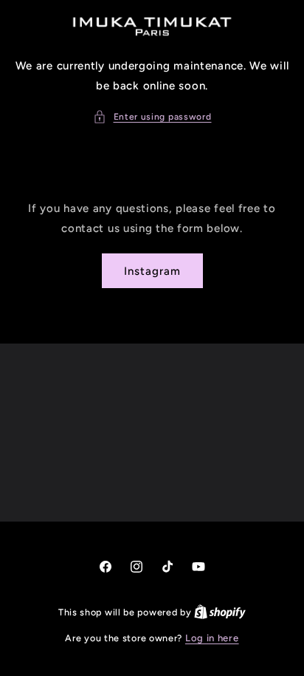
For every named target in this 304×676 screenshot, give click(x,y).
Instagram (152, 271)
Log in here (212, 637)
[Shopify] (220, 612)
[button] (152, 117)
